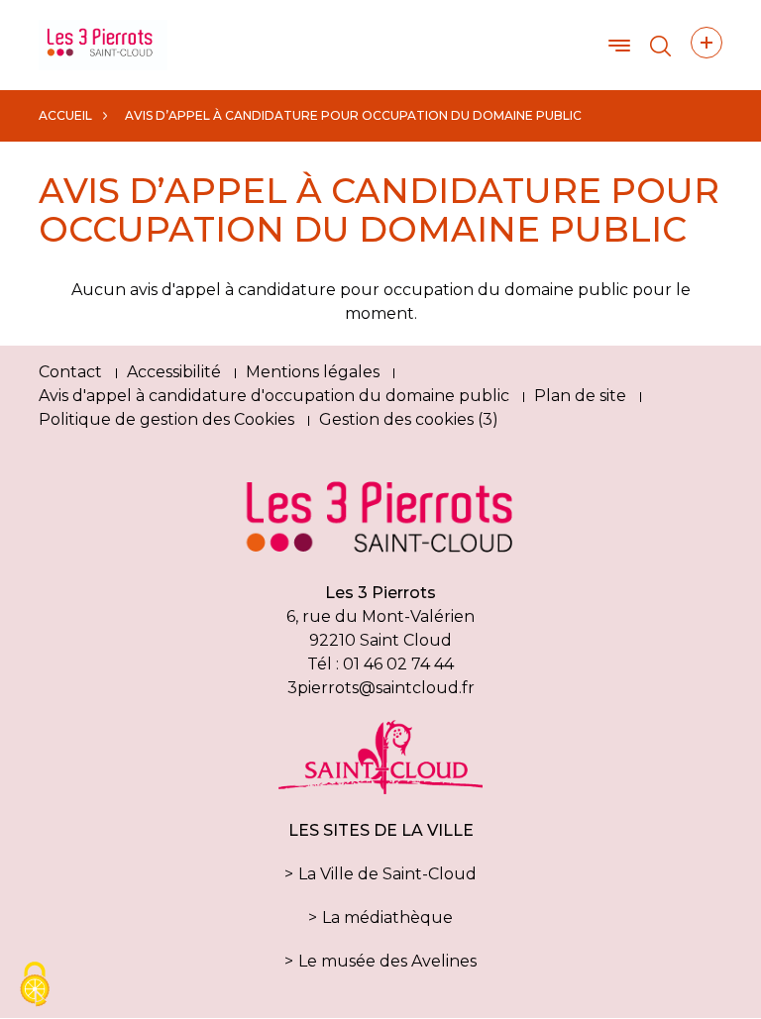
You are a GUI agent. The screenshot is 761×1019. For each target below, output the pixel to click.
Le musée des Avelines (387, 961)
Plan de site (580, 395)
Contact (70, 371)
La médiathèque (387, 917)
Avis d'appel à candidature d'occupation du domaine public (274, 395)
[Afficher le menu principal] (619, 45)
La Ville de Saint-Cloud (387, 874)
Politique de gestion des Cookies (166, 419)
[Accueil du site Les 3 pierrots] (103, 44)
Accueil (65, 115)
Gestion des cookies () (408, 419)
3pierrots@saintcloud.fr (381, 687)
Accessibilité (174, 371)
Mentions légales (313, 371)
